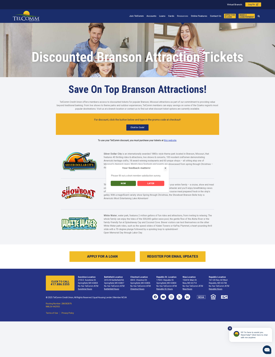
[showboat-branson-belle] (79, 184)
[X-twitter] (179, 297)
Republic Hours (215, 289)
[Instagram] (171, 297)
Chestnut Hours (137, 289)
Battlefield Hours (111, 289)
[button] (259, 16)
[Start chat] (267, 349)
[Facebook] (155, 297)
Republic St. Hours (164, 289)
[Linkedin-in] (187, 297)
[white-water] (79, 215)
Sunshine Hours (85, 289)
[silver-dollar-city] (79, 153)
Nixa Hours (187, 289)
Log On (251, 4)
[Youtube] (163, 297)
